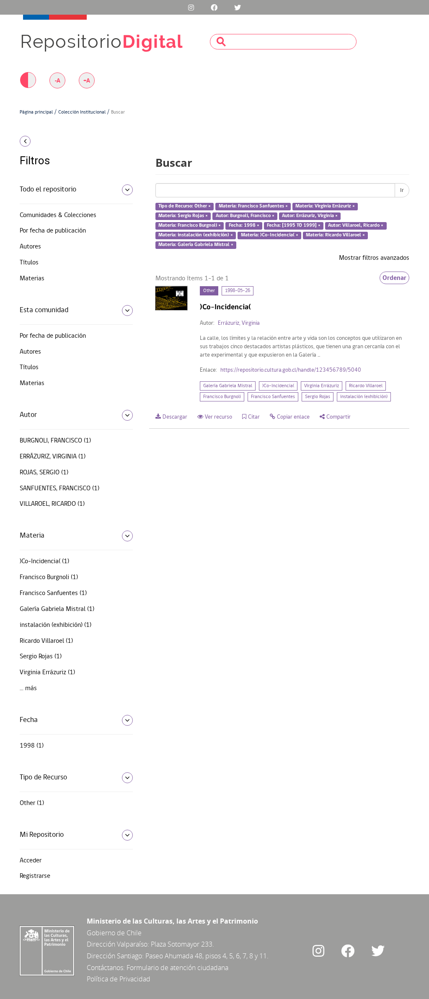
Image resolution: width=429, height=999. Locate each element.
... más (28, 688)
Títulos (29, 262)
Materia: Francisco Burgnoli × (189, 225)
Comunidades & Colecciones (58, 215)
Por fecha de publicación (53, 231)
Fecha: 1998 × (244, 225)
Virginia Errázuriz (321, 385)
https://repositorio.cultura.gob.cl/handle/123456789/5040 (290, 370)
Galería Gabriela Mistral (227, 385)
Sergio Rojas (317, 396)
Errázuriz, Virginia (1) (52, 456)
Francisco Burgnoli (222, 396)
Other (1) (32, 803)
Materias (32, 278)
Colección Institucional (82, 112)
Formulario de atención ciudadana (177, 967)
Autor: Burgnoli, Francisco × (245, 215)
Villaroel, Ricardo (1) (52, 504)
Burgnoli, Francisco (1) (55, 440)
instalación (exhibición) (364, 396)
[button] (64, 141)
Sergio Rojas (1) (41, 656)
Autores (30, 246)
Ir (402, 190)
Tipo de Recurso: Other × (184, 206)
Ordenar (394, 277)
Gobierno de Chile (114, 932)
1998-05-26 (237, 290)
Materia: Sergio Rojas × (183, 215)
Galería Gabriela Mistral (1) (57, 609)
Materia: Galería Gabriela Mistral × (195, 244)
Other (209, 290)
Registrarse (35, 876)
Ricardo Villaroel (365, 385)
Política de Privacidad (118, 978)
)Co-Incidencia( (278, 385)
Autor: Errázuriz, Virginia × (310, 215)
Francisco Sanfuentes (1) (53, 593)
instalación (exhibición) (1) (55, 625)
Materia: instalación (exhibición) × (195, 235)
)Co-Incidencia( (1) (44, 561)
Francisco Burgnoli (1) (49, 577)
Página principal (36, 112)
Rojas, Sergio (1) (44, 472)
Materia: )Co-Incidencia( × (269, 235)
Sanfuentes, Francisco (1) (59, 488)
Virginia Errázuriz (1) (47, 672)
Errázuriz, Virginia (239, 323)
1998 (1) (32, 746)
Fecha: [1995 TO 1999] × (293, 225)
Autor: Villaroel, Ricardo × (355, 225)
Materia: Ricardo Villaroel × (335, 235)
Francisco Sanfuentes (273, 396)
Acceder (30, 860)
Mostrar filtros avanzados (374, 258)
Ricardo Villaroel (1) (46, 641)
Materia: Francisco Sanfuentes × (253, 206)
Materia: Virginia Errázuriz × (325, 206)
